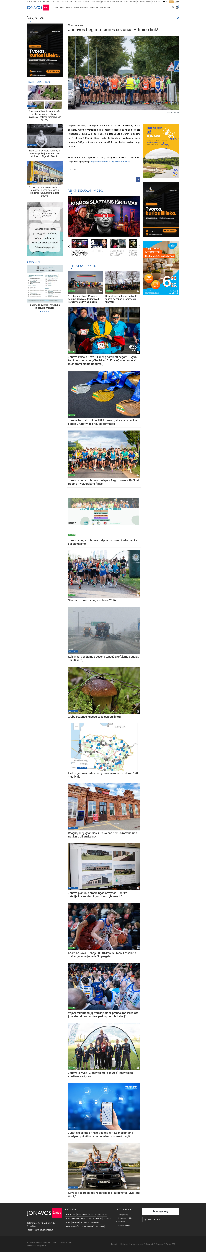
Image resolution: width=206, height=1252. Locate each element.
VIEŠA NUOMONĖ (88, 1226)
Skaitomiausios (43, 2)
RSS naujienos (124, 1225)
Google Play (162, 1211)
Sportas (132, 2)
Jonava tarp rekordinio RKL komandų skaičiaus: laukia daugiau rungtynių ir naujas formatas (102, 422)
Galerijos (156, 2)
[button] (40, 311)
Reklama (121, 1222)
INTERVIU (75, 1222)
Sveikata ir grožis (144, 2)
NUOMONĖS (85, 1222)
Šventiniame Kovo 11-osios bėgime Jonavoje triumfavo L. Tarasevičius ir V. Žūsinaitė (84, 299)
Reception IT (41, 1246)
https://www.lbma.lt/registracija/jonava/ (110, 161)
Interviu (78, 2)
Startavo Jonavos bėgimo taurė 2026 (92, 600)
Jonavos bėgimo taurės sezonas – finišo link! (113, 29)
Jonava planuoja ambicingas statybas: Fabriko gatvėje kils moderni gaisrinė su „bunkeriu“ (97, 894)
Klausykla (86, 2)
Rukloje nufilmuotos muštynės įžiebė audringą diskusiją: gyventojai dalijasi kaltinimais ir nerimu (44, 115)
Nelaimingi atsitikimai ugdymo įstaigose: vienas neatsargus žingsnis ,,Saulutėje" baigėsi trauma (44, 191)
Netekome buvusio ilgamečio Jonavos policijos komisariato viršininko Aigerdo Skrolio (44, 153)
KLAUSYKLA (108, 1219)
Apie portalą (123, 1214)
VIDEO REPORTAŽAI (72, 1226)
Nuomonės (96, 2)
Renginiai (149, 1244)
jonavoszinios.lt (152, 1219)
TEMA (68, 1222)
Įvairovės (105, 2)
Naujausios (31, 2)
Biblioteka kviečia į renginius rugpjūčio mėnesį (44, 306)
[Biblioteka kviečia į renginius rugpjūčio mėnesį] (41, 283)
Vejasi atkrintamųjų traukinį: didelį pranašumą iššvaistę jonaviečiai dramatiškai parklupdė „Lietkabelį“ (103, 1014)
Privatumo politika (125, 1218)
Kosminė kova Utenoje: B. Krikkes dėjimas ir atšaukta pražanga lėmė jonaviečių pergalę (102, 954)
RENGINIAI (95, 1222)
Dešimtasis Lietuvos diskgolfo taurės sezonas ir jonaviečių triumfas (121, 299)
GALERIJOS (100, 1226)
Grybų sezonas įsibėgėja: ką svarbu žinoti (94, 716)
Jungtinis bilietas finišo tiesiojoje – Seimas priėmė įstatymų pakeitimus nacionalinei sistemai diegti (100, 1134)
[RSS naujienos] (178, 18)
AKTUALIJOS (70, 1215)
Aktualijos (55, 2)
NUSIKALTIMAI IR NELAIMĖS (75, 1219)
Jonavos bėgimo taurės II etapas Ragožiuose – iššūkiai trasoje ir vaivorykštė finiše (103, 482)
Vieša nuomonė (137, 1244)
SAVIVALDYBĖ (82, 1215)
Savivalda (64, 2)
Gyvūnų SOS (170, 1244)
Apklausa (159, 1244)
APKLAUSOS (102, 1215)
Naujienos (124, 1244)
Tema (71, 2)
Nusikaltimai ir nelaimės (119, 2)
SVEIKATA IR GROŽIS (95, 1219)
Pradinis (114, 1244)
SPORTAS (92, 1215)
